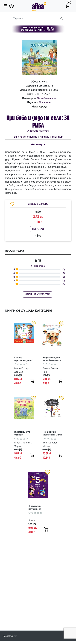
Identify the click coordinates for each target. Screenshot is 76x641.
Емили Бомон (50, 368)
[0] (67, 6)
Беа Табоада (50, 442)
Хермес (18, 371)
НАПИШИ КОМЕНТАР (37, 294)
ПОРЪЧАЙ (38, 228)
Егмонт (32, 520)
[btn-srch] (60, 18)
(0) (63, 269)
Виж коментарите (25, 136)
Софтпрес (45, 102)
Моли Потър (21, 368)
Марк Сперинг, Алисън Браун (24, 442)
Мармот (47, 446)
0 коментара (38, 266)
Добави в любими (38, 203)
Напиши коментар (51, 136)
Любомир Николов (38, 130)
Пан (45, 371)
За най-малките (46, 98)
